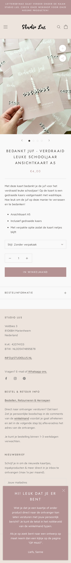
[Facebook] (6, 378)
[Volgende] (49, 140)
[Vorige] (21, 140)
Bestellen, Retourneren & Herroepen (27, 400)
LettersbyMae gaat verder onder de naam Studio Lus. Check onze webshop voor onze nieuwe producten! (35, 7)
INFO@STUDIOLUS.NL (18, 357)
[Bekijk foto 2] (33, 141)
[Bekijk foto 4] (42, 141)
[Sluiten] (63, 490)
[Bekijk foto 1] (29, 141)
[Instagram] (15, 378)
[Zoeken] (59, 26)
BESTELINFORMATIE (19, 292)
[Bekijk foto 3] (37, 141)
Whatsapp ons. (37, 371)
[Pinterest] (24, 378)
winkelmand (21, 418)
